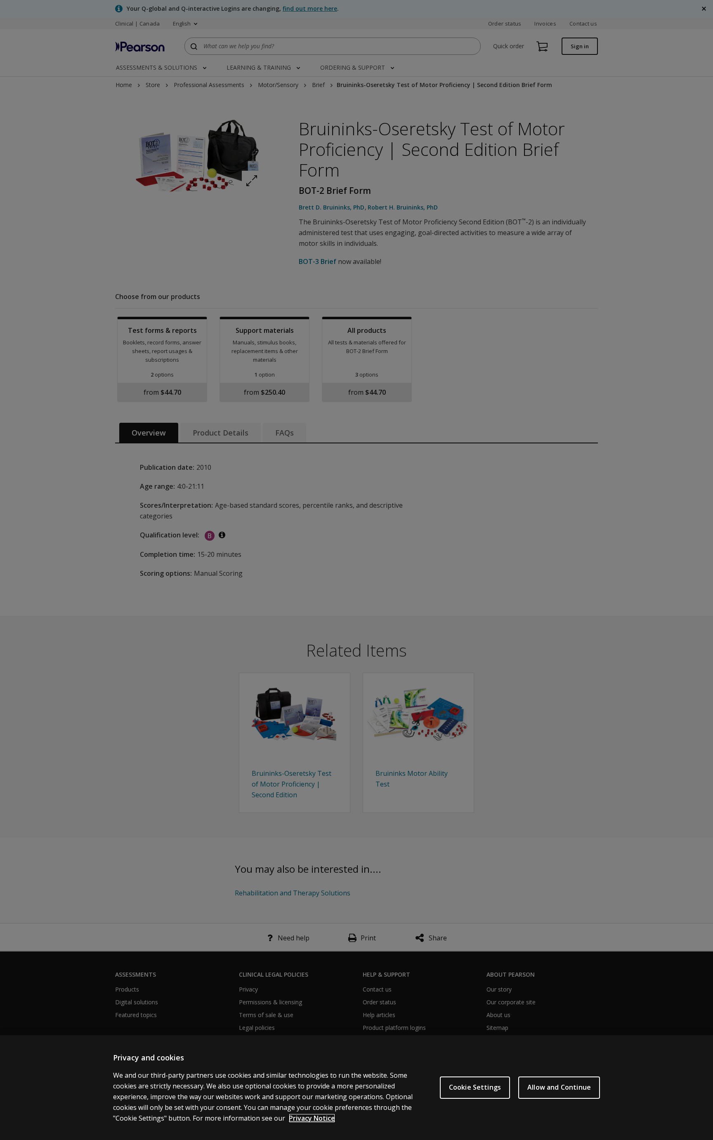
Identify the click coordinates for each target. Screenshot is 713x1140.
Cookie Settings (475, 1087)
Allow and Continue (559, 1087)
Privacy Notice (312, 1118)
